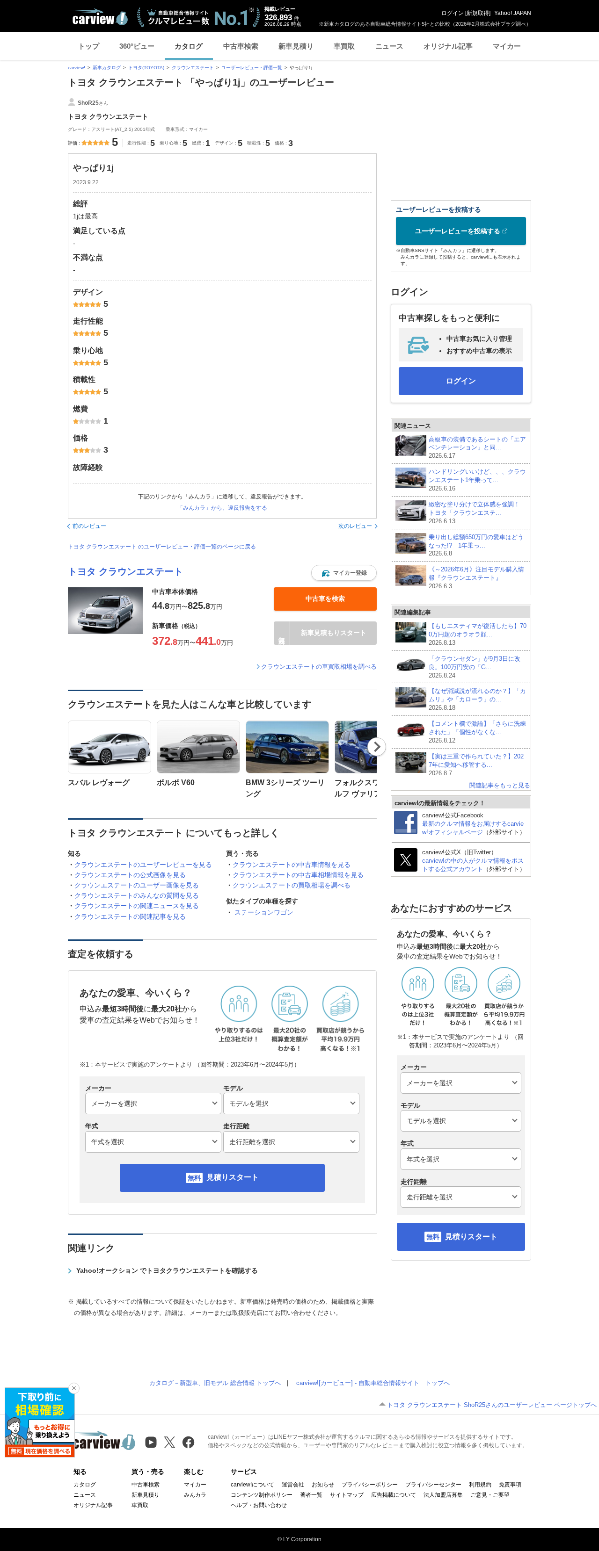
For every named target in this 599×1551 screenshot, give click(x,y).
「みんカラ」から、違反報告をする (222, 508)
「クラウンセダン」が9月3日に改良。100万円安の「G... (474, 667)
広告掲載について (393, 1495)
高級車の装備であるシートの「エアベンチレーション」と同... (477, 448)
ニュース (389, 46)
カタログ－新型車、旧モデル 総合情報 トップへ (215, 1382)
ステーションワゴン (263, 912)
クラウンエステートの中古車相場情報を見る (298, 875)
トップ (88, 46)
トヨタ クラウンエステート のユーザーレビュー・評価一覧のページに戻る (162, 546)
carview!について (252, 1484)
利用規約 (480, 1484)
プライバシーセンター (433, 1484)
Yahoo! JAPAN (512, 13)
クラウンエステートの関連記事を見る (130, 916)
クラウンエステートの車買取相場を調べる (319, 666)
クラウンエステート (193, 67)
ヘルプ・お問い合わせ (259, 1505)
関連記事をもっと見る (499, 785)
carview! (76, 67)
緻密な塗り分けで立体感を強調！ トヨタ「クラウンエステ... (474, 513)
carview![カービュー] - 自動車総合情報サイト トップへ (373, 1382)
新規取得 (478, 13)
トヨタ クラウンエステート (125, 571)
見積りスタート (232, 1177)
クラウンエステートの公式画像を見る (130, 875)
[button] (344, 573)
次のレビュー (355, 526)
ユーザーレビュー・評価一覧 (251, 67)
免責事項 (510, 1484)
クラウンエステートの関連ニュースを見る (136, 905)
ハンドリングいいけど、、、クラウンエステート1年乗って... (477, 480)
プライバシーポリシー (370, 1484)
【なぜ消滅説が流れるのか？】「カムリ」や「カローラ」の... (477, 699)
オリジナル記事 (448, 46)
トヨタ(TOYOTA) (146, 67)
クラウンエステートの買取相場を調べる (292, 885)
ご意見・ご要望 (490, 1495)
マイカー (507, 46)
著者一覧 (311, 1495)
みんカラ (195, 1495)
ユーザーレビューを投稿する (457, 231)
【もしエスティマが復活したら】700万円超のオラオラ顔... (477, 634)
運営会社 (293, 1484)
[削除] (74, 1388)
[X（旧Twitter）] (169, 1442)
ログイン (452, 13)
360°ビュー (136, 46)
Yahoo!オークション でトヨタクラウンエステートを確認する (167, 1270)
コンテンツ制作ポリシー (261, 1495)
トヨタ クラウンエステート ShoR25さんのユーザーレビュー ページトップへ (492, 1404)
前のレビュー (89, 526)
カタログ (189, 46)
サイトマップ (347, 1495)
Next (377, 747)
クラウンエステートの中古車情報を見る (292, 864)
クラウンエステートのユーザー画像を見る (136, 885)
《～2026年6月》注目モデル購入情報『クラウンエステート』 (476, 578)
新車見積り (296, 46)
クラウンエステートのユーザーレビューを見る (143, 864)
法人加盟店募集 (443, 1495)
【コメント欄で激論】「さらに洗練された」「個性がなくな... (477, 732)
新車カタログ (107, 67)
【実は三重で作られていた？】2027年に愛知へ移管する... (476, 765)
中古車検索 (240, 46)
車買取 (344, 46)
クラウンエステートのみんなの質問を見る (136, 895)
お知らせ (323, 1484)
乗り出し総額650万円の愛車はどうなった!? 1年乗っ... (476, 545)
